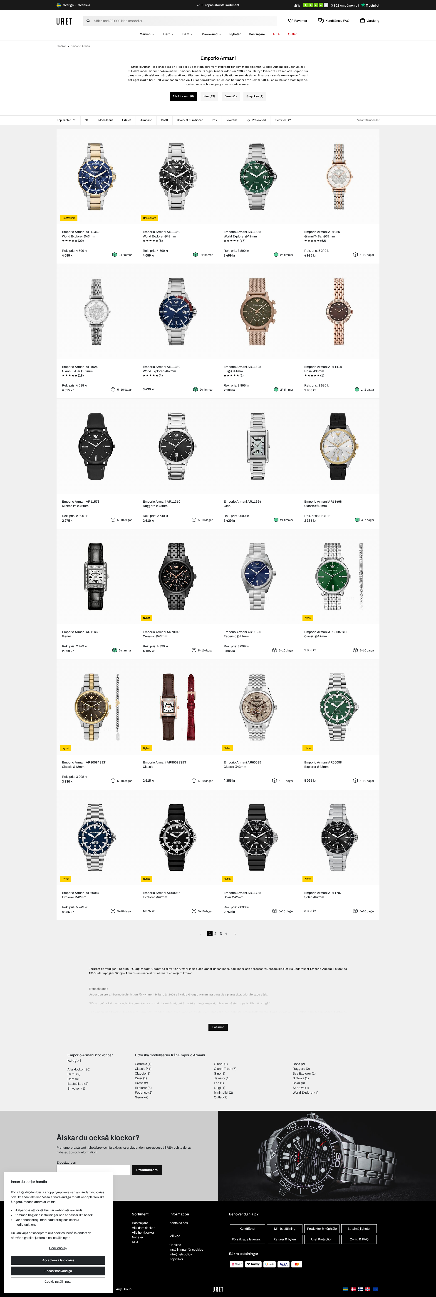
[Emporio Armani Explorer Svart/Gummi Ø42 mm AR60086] (177, 837)
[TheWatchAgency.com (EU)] (375, 1289)
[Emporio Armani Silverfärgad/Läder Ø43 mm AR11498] (339, 446)
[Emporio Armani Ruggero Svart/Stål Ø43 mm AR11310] (177, 446)
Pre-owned (210, 34)
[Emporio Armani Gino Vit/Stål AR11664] (258, 446)
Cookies (175, 1245)
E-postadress (66, 1162)
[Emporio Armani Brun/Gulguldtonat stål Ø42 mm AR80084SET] (96, 707)
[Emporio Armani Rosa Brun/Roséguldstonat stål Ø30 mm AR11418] (339, 311)
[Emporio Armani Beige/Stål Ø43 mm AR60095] (258, 707)
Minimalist (221, 1092)
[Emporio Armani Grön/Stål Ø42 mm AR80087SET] (339, 577)
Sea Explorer (302, 1073)
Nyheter (235, 34)
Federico (141, 1092)
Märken (145, 34)
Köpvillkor (176, 1259)
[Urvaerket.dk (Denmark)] (353, 1289)
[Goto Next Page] (235, 933)
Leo (216, 1083)
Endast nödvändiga (58, 1271)
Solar (296, 1083)
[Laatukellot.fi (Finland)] (361, 1289)
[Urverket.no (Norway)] (368, 1289)
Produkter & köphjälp (322, 1228)
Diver (138, 1078)
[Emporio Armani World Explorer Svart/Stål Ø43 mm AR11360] (177, 176)
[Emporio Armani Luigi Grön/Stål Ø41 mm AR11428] (258, 311)
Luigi (217, 1088)
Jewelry (219, 1078)
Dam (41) (231, 96)
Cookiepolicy (58, 1248)
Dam (185, 34)
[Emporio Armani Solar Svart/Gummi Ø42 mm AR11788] (258, 837)
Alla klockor (75, 1069)
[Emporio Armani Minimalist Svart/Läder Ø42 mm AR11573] (96, 446)
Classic (140, 1068)
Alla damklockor (143, 1228)
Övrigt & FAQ (359, 1239)
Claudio (140, 1073)
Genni (139, 1097)
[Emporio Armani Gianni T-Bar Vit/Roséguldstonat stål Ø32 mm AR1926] (339, 176)
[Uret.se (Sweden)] (346, 1289)
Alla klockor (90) (183, 96)
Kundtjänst (247, 1228)
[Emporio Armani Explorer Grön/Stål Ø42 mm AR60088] (339, 707)
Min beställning (284, 1228)
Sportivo (299, 1088)
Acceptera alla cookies (58, 1260)
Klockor (61, 46)
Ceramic (141, 1064)
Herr (166, 34)
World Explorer (303, 1092)
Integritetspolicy (180, 1254)
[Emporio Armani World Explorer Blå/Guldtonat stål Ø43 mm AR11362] (96, 176)
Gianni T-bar (223, 1068)
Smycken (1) (254, 96)
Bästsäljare (257, 34)
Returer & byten (284, 1239)
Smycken (74, 1088)
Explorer (141, 1088)
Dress (139, 1083)
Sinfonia (298, 1078)
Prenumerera (147, 1170)
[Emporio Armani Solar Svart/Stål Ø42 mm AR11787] (339, 837)
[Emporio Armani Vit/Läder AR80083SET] (177, 707)
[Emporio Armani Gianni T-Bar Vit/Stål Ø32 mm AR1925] (96, 311)
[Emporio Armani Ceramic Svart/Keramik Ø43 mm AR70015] (177, 577)
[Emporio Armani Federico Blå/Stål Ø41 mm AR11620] (258, 577)
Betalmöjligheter (359, 1228)
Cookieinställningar (58, 1281)
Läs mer (218, 1027)
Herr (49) (209, 96)
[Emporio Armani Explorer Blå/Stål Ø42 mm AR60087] (96, 837)
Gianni (218, 1064)
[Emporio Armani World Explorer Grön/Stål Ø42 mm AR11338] (258, 176)
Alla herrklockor (143, 1232)
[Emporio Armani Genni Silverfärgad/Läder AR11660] (96, 577)
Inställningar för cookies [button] (186, 1249)
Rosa (296, 1064)
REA (276, 34)
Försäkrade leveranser (248, 1239)
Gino (217, 1073)
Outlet (292, 34)
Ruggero (299, 1068)
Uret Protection (321, 1239)
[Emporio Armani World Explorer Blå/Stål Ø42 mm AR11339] (177, 311)
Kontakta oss (178, 1223)
